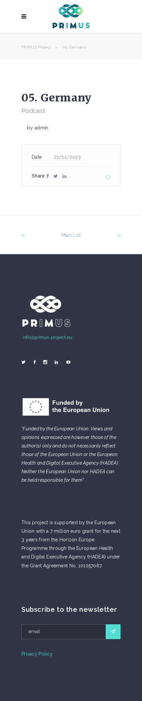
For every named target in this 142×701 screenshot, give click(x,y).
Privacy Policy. (37, 654)
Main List (71, 235)
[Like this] (108, 177)
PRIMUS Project (36, 47)
